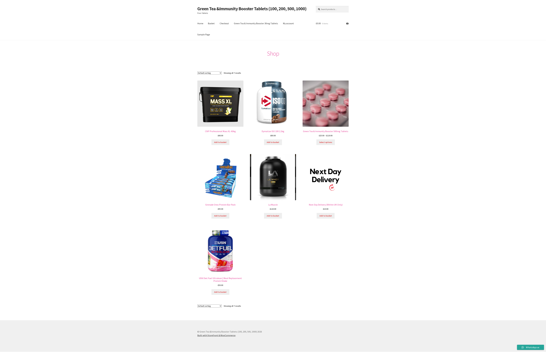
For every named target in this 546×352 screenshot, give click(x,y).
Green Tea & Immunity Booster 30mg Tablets (256, 23)
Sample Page (203, 34)
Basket (211, 23)
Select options (325, 142)
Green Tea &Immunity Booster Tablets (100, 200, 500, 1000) (251, 9)
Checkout (224, 23)
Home (200, 23)
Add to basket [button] (220, 142)
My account (288, 23)
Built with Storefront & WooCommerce (216, 335)
